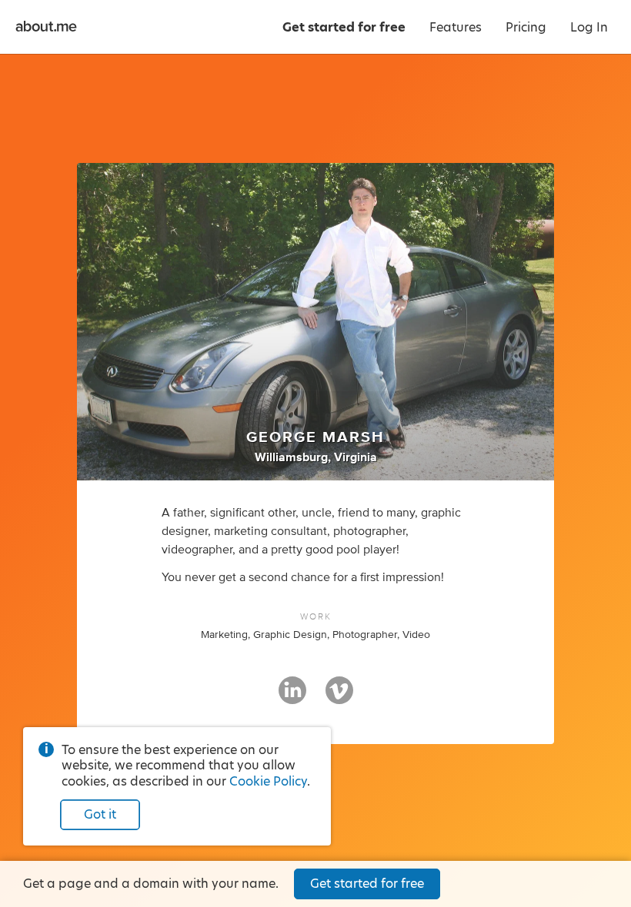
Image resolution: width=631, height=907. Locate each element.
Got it (100, 814)
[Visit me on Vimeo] (339, 697)
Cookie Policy (268, 781)
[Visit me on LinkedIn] (292, 697)
